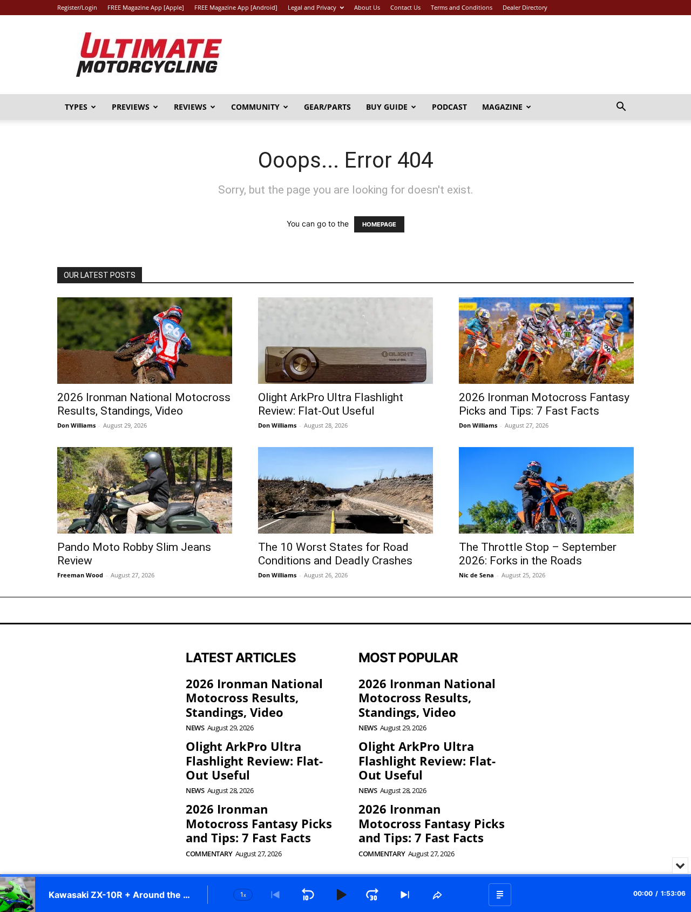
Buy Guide (387, 107)
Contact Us (405, 7)
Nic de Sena (476, 575)
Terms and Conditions (461, 7)
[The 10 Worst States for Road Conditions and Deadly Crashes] (345, 490)
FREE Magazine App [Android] (235, 7)
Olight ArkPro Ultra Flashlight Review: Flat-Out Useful (330, 404)
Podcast (449, 107)
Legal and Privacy (312, 7)
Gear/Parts (327, 107)
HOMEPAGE (379, 224)
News (195, 728)
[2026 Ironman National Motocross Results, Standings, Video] (144, 340)
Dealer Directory (525, 7)
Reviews (190, 107)
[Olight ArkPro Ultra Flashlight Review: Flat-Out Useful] (345, 340)
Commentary (209, 853)
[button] (621, 108)
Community (255, 107)
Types (76, 107)
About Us (367, 7)
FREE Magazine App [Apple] (145, 7)
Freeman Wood (80, 575)
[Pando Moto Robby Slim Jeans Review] (144, 490)
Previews (131, 107)
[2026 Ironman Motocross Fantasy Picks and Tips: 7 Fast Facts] (546, 340)
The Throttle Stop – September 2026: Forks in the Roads (538, 554)
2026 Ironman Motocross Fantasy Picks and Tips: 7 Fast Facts (544, 404)
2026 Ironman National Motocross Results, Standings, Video (144, 404)
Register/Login (77, 7)
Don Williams (76, 425)
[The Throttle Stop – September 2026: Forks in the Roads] (546, 490)
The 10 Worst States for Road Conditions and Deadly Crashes (335, 554)
